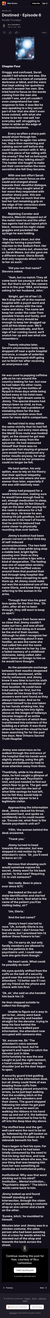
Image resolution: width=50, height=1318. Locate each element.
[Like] (4, 32)
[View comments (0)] (10, 32)
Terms (34, 1298)
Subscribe (36, 3)
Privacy (27, 1298)
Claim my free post (25, 1270)
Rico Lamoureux (14, 25)
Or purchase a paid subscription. (25, 1276)
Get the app (37, 1307)
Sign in (45, 3)
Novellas (6, 11)
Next (42, 1288)
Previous (9, 1288)
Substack (13, 1313)
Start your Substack (18, 1307)
